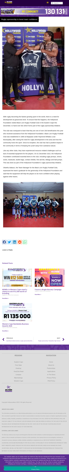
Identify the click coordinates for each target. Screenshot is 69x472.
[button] (47, 2)
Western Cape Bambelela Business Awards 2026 (15, 325)
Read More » (5, 298)
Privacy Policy (35, 469)
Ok (35, 466)
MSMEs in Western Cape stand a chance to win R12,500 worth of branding (14, 291)
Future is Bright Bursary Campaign (48, 289)
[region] (34, 11)
